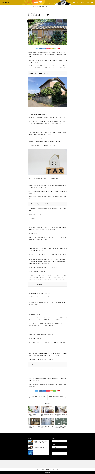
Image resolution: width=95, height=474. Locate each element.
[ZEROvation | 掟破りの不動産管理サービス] (5, 2)
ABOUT (78, 2)
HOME (74, 2)
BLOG (92, 2)
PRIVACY (82, 2)
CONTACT (87, 2)
